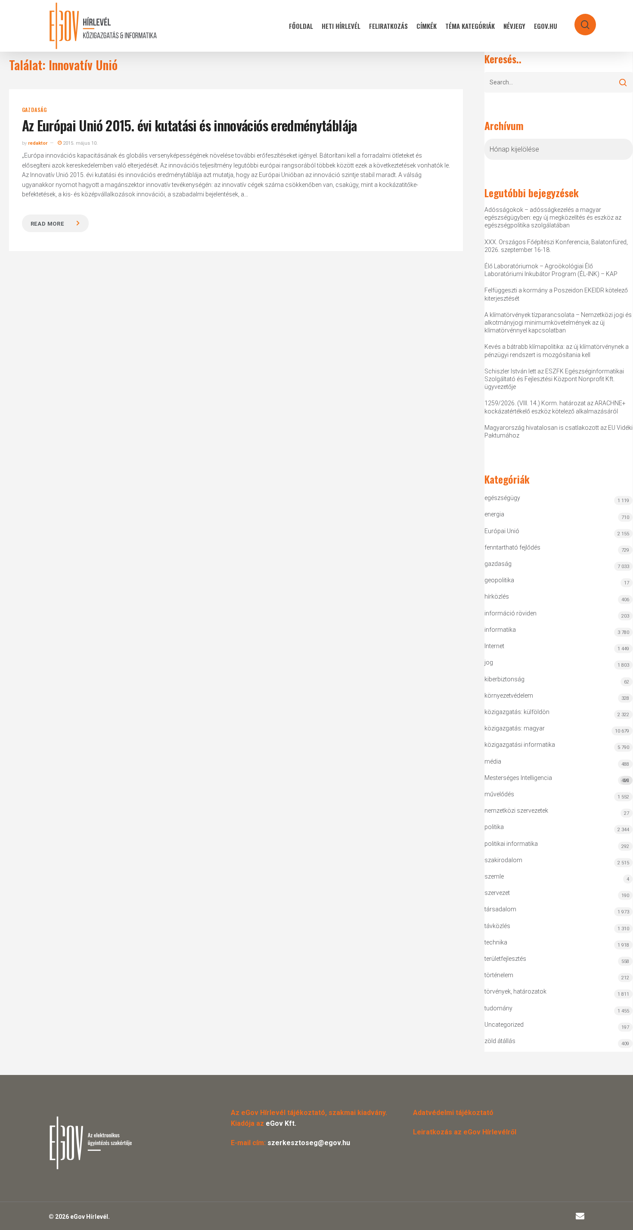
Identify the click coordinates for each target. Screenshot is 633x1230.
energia (494, 514)
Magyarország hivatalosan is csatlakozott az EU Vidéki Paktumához (558, 431)
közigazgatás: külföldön (516, 711)
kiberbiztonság (504, 679)
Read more (47, 224)
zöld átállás (499, 1040)
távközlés (497, 925)
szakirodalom (503, 860)
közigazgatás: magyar (514, 728)
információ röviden (510, 613)
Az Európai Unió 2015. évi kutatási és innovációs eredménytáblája (189, 125)
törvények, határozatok (515, 991)
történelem (498, 975)
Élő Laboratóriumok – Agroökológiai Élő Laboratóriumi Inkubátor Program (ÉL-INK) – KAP (550, 270)
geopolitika (499, 580)
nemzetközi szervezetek (516, 810)
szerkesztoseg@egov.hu (308, 1143)
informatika (500, 629)
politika (494, 826)
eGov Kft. (281, 1123)
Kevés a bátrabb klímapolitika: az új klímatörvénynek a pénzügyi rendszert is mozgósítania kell (556, 350)
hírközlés (496, 596)
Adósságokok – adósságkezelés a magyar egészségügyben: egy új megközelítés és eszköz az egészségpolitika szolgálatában (552, 217)
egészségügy (502, 497)
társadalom (500, 909)
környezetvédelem (508, 695)
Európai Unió (501, 531)
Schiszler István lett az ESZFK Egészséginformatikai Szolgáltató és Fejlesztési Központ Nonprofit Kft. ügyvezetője (554, 379)
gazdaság (34, 109)
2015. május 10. (80, 143)
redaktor (37, 143)
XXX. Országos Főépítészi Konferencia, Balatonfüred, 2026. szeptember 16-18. (556, 246)
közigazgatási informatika (519, 744)
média (492, 761)
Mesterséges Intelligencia (557, 778)
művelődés (499, 794)
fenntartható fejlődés (512, 547)
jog (488, 662)
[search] (579, 20)
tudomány (498, 1008)
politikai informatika (511, 843)
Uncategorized (504, 1024)
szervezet (497, 892)
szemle (494, 876)
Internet (494, 646)
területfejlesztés (505, 958)
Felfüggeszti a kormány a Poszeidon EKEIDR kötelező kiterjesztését (556, 294)
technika (495, 942)
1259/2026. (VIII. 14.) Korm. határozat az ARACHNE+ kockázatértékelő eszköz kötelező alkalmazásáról (555, 407)
